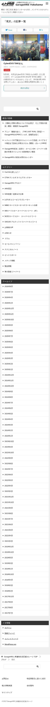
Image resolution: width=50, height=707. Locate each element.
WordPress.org (10, 644)
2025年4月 (9, 353)
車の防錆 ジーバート (12, 272)
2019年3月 (9, 563)
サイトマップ (7, 692)
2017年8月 (9, 607)
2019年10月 (9, 552)
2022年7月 (9, 469)
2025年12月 (9, 308)
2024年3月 (9, 425)
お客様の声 (9, 227)
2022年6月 (9, 475)
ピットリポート (11, 255)
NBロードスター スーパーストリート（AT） (21, 211)
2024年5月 (9, 414)
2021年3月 (9, 541)
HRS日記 (8, 189)
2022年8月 (9, 464)
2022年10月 (9, 452)
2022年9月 (9, 458)
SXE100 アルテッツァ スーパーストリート (21, 222)
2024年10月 (9, 386)
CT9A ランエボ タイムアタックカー (18, 177)
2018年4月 (9, 580)
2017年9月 (9, 602)
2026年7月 (9, 292)
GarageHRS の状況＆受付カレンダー (19, 157)
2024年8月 (9, 397)
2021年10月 (9, 502)
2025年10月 (9, 320)
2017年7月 (9, 613)
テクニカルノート (11, 249)
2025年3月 (9, 358)
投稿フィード (10, 633)
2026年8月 (9, 286)
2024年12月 (9, 375)
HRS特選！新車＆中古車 (14, 194)
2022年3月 (9, 491)
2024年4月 (9, 419)
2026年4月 (9, 297)
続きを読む (25, 88)
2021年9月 (9, 508)
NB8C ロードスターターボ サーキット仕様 (21, 205)
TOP (21, 657)
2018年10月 (9, 574)
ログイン (8, 628)
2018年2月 (9, 591)
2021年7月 (9, 519)
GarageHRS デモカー (13, 183)
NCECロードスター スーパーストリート (21, 216)
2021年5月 (9, 530)
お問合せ (5, 679)
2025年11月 (9, 314)
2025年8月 (9, 331)
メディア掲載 (10, 261)
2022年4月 (9, 486)
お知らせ (8, 233)
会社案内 (30, 686)
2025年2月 (9, 364)
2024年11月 (9, 380)
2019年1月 (9, 569)
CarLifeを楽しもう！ (12, 172)
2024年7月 (9, 403)
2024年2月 (9, 430)
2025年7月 (9, 336)
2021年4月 (9, 536)
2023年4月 (9, 447)
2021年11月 (9, 497)
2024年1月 (9, 436)
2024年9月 (9, 391)
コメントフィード (11, 639)
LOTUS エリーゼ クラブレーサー (17, 200)
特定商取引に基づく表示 (36, 679)
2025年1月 (9, 369)
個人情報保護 (7, 686)
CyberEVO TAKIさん (13, 63)
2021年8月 (9, 513)
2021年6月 (9, 524)
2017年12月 (9, 596)
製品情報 (8, 266)
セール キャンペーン (12, 244)
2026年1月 (9, 303)
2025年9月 (9, 325)
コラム (7, 70)
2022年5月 (9, 480)
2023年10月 (9, 441)
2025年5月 (9, 347)
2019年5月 (9, 558)
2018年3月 (9, 585)
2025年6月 (9, 342)
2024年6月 (9, 408)
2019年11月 (9, 547)
